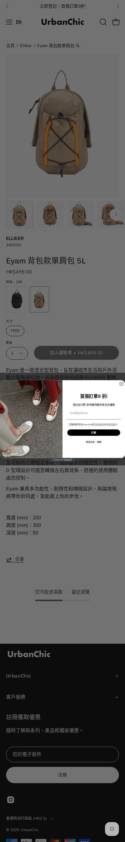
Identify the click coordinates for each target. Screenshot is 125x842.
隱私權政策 (99, 424)
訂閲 (93, 432)
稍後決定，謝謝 (94, 442)
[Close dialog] (121, 384)
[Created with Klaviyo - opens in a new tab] (63, 460)
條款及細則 (112, 424)
